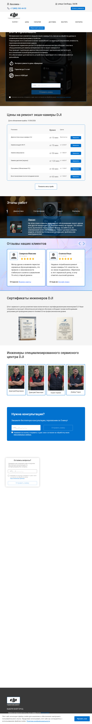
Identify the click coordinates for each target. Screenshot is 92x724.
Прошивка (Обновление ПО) (20, 168)
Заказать (76, 137)
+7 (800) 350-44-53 (18, 8)
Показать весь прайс (46, 186)
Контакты (78, 22)
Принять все (82, 719)
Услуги (14, 22)
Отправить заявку (46, 92)
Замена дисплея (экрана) (19, 160)
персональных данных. (63, 97)
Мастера (64, 22)
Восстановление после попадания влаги (25, 176)
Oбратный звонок (36, 28)
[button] (79, 243)
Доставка (52, 22)
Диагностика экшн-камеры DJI (21, 137)
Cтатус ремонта (78, 8)
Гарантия (37, 22)
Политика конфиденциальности (38, 721)
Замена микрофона (17, 153)
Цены (27, 22)
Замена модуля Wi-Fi (18, 145)
